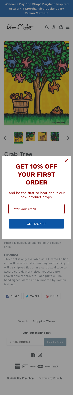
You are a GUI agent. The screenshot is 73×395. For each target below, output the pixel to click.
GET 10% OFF (36, 224)
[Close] (66, 160)
